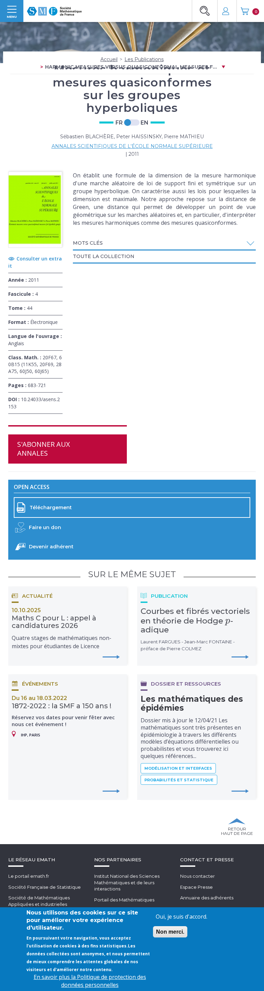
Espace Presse (196, 887)
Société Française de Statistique (44, 887)
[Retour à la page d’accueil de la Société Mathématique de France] (54, 9)
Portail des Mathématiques (124, 899)
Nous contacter (197, 876)
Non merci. (170, 932)
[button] (164, 243)
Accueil (109, 59)
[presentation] (227, 621)
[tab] (164, 243)
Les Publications (144, 59)
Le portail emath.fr (28, 876)
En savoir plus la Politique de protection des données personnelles (90, 981)
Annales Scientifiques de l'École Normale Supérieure (132, 146)
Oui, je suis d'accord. (181, 916)
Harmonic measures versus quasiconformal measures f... (131, 67)
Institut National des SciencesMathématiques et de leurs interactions (127, 882)
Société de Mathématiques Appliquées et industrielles (39, 901)
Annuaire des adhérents (206, 897)
